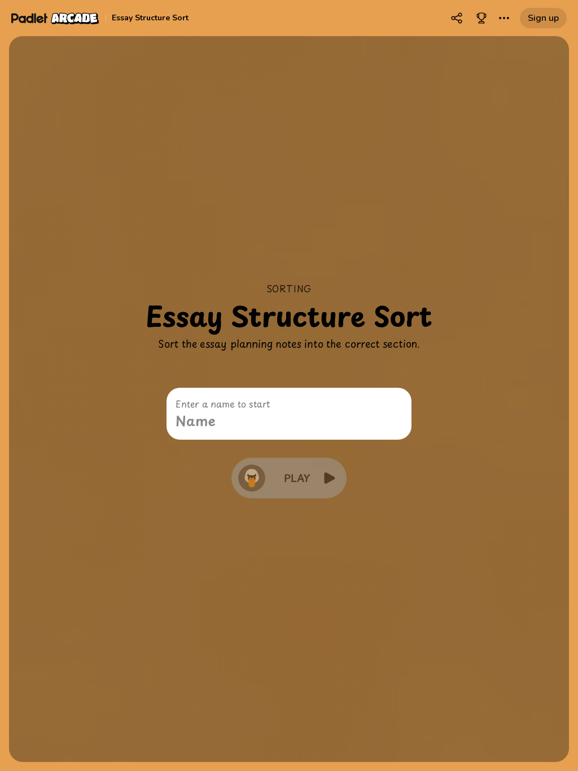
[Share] (456, 18)
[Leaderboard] (481, 18)
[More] (504, 18)
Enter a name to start (223, 403)
